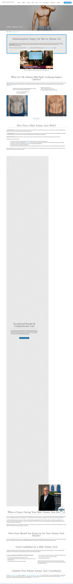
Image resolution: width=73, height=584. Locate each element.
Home (7, 31)
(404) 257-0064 (68, 2)
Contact (58, 2)
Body (33, 2)
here (10, 85)
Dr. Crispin (27, 47)
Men (40, 2)
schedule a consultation (48, 47)
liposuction (60, 44)
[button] (36, 60)
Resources (52, 2)
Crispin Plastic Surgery (14, 575)
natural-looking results (35, 577)
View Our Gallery (36, 118)
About (19, 2)
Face (37, 2)
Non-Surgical (45, 2)
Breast (28, 2)
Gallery (23, 2)
